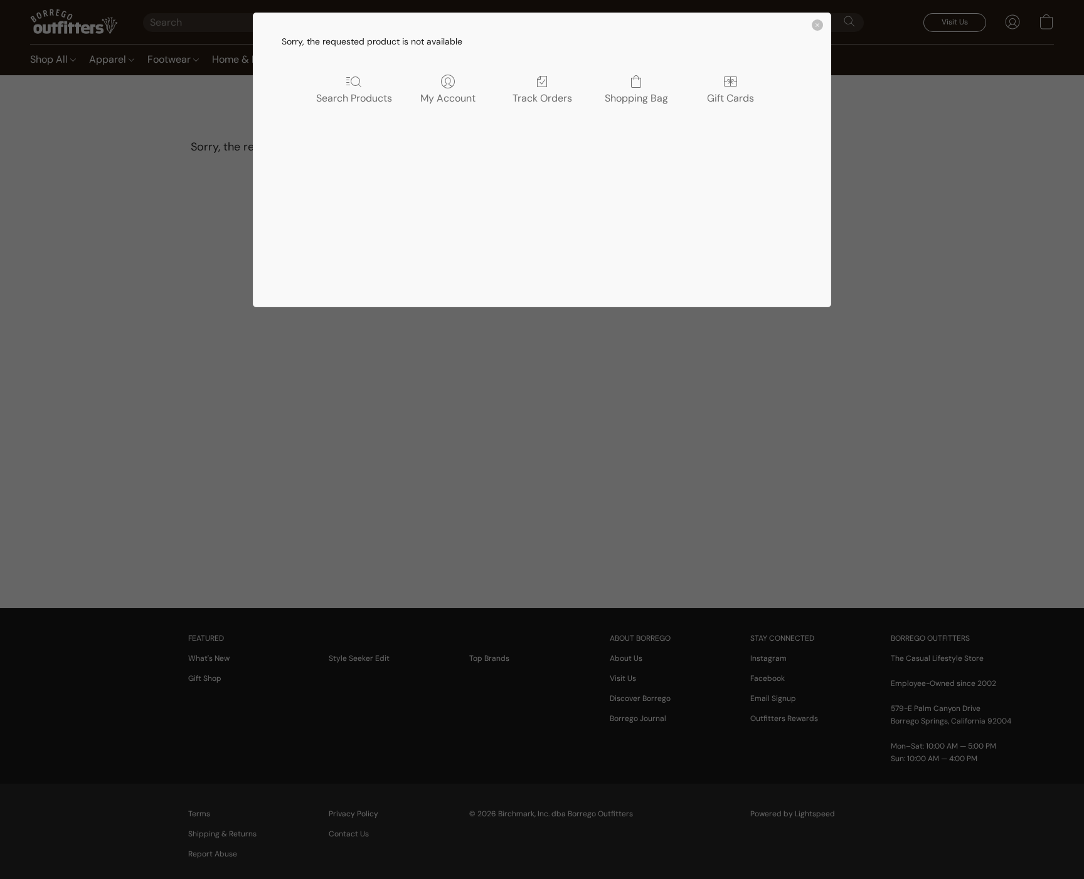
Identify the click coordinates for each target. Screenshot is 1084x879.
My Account (448, 98)
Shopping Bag (636, 98)
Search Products (354, 98)
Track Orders (542, 98)
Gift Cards (730, 98)
